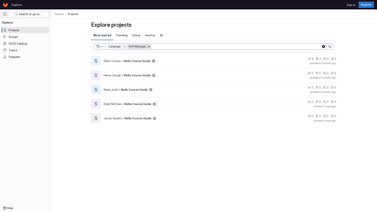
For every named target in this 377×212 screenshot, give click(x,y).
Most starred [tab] (102, 35)
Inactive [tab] (150, 35)
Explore (17, 4)
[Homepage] (5, 5)
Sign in (351, 4)
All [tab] (161, 35)
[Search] (330, 46)
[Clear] (323, 46)
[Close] (148, 46)
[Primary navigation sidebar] (5, 14)
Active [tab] (136, 35)
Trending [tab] (122, 35)
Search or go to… (30, 14)
